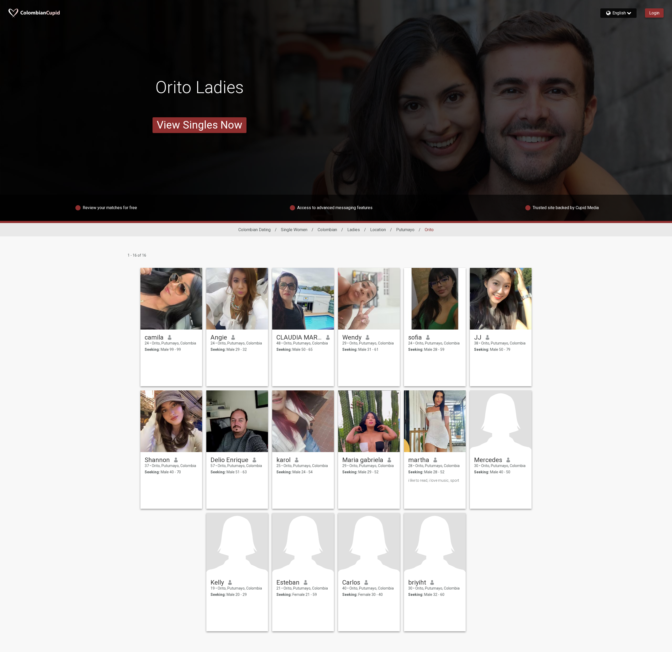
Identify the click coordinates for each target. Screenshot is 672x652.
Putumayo (405, 229)
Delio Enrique (229, 460)
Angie (219, 337)
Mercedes (488, 460)
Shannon (157, 460)
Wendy (351, 337)
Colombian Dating (254, 229)
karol (283, 460)
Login (654, 12)
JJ (477, 337)
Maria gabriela (362, 460)
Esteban (288, 582)
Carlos (351, 582)
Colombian (327, 229)
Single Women (294, 229)
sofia (415, 337)
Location (378, 229)
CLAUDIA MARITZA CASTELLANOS (299, 337)
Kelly (217, 582)
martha (418, 460)
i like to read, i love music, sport (433, 480)
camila (154, 337)
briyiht (417, 582)
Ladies (353, 229)
